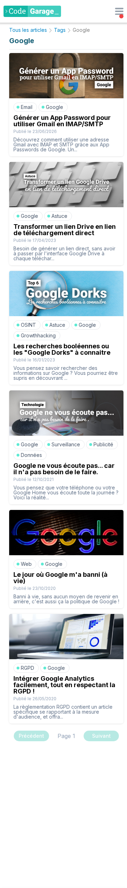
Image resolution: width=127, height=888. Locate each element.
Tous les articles (28, 30)
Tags (60, 30)
